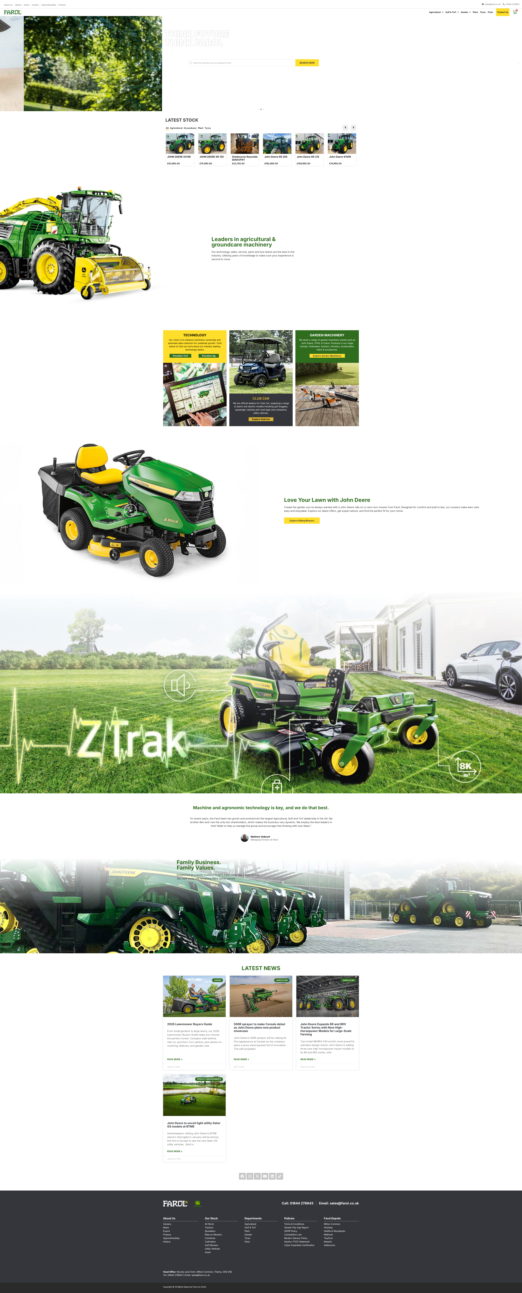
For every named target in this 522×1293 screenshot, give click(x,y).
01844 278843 (301, 1203)
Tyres (483, 12)
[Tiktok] (279, 1176)
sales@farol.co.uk (344, 1203)
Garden (464, 12)
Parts (490, 12)
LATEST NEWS (261, 968)
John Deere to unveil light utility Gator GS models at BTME (193, 1124)
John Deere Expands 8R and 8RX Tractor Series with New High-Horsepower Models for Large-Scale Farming (326, 1029)
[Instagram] (249, 1176)
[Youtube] (264, 1176)
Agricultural (435, 12)
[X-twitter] (257, 1176)
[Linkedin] (272, 1176)
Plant (475, 12)
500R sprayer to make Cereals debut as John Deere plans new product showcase (259, 1027)
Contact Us (502, 12)
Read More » (174, 1059)
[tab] (167, 128)
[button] (3, 63)
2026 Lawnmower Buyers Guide (189, 1024)
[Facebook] (242, 1176)
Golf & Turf (450, 12)
